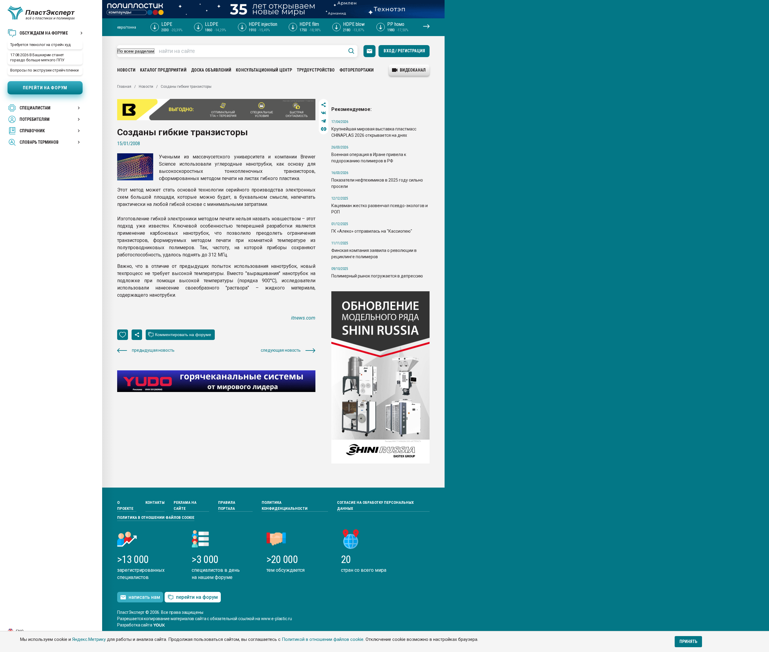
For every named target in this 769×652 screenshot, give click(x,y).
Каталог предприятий (163, 70)
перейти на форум (197, 597)
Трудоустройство (316, 70)
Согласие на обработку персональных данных (375, 505)
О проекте (125, 505)
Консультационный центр (264, 70)
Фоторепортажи (356, 70)
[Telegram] (324, 121)
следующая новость (281, 350)
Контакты (155, 502)
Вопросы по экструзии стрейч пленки (44, 70)
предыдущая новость (153, 350)
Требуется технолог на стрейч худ (40, 44)
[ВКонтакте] (324, 113)
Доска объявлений (211, 70)
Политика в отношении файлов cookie (155, 517)
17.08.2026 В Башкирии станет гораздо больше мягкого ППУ (37, 57)
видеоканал (413, 70)
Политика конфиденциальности (285, 505)
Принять (688, 641)
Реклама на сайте (185, 505)
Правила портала (226, 505)
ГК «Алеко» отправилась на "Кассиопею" (371, 231)
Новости (126, 70)
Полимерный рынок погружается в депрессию (377, 276)
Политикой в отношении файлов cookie (322, 639)
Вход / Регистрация (404, 50)
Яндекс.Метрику (89, 639)
